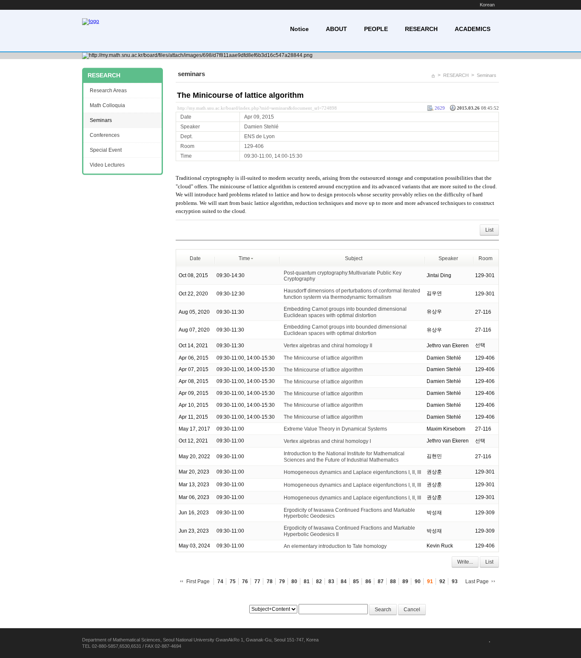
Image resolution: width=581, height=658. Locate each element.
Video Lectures (107, 165)
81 (307, 581)
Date (195, 258)
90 (418, 581)
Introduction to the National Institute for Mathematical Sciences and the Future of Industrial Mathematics (344, 457)
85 (356, 581)
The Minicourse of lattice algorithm (240, 95)
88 (393, 581)
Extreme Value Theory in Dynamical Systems (335, 429)
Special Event (106, 150)
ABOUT (336, 29)
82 (319, 581)
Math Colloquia (107, 105)
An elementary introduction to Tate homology (335, 546)
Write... (465, 562)
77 (257, 581)
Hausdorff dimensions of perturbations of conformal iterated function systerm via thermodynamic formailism (352, 294)
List (489, 230)
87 (381, 581)
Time (244, 258)
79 (282, 581)
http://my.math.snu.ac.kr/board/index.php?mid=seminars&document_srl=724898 (257, 108)
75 (233, 581)
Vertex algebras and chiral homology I (327, 441)
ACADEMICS (472, 29)
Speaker (448, 258)
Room (485, 258)
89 (405, 581)
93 (455, 581)
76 (245, 581)
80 (294, 581)
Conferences (105, 135)
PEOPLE (376, 29)
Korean (487, 4)
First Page (198, 581)
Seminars (486, 75)
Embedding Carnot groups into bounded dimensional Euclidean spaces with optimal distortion (345, 312)
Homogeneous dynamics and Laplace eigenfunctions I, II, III (352, 472)
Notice (299, 29)
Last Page (477, 581)
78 (270, 581)
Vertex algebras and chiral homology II (328, 346)
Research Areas (108, 91)
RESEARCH (421, 29)
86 (368, 581)
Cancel (412, 610)
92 (442, 581)
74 (220, 581)
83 (331, 581)
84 (344, 581)
